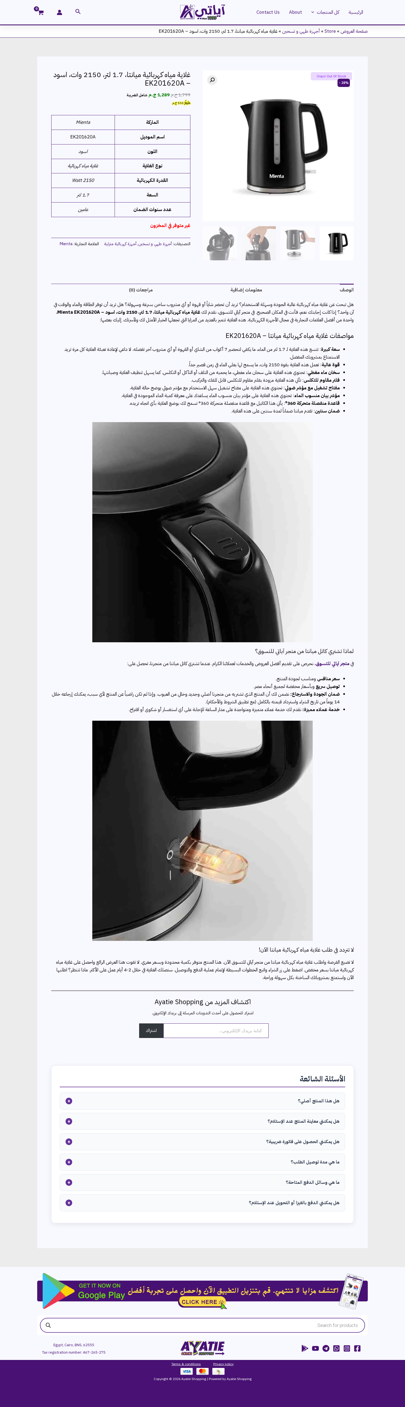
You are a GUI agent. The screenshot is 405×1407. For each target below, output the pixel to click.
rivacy (219, 1364)
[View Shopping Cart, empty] (44, 13)
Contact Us (268, 12)
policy (229, 1364)
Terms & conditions (186, 1364)
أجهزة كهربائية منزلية (120, 244)
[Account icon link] (59, 12)
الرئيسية (356, 12)
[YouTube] (315, 1348)
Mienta (66, 244)
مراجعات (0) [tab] (141, 289)
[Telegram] (326, 1348)
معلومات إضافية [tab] (246, 289)
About (295, 12)
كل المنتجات (328, 12)
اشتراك (151, 1030)
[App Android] (305, 1348)
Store (330, 31)
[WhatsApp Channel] (336, 1348)
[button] (314, 12)
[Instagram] (346, 1348)
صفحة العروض (354, 31)
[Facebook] (357, 1348)
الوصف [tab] (347, 289)
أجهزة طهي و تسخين (301, 31)
